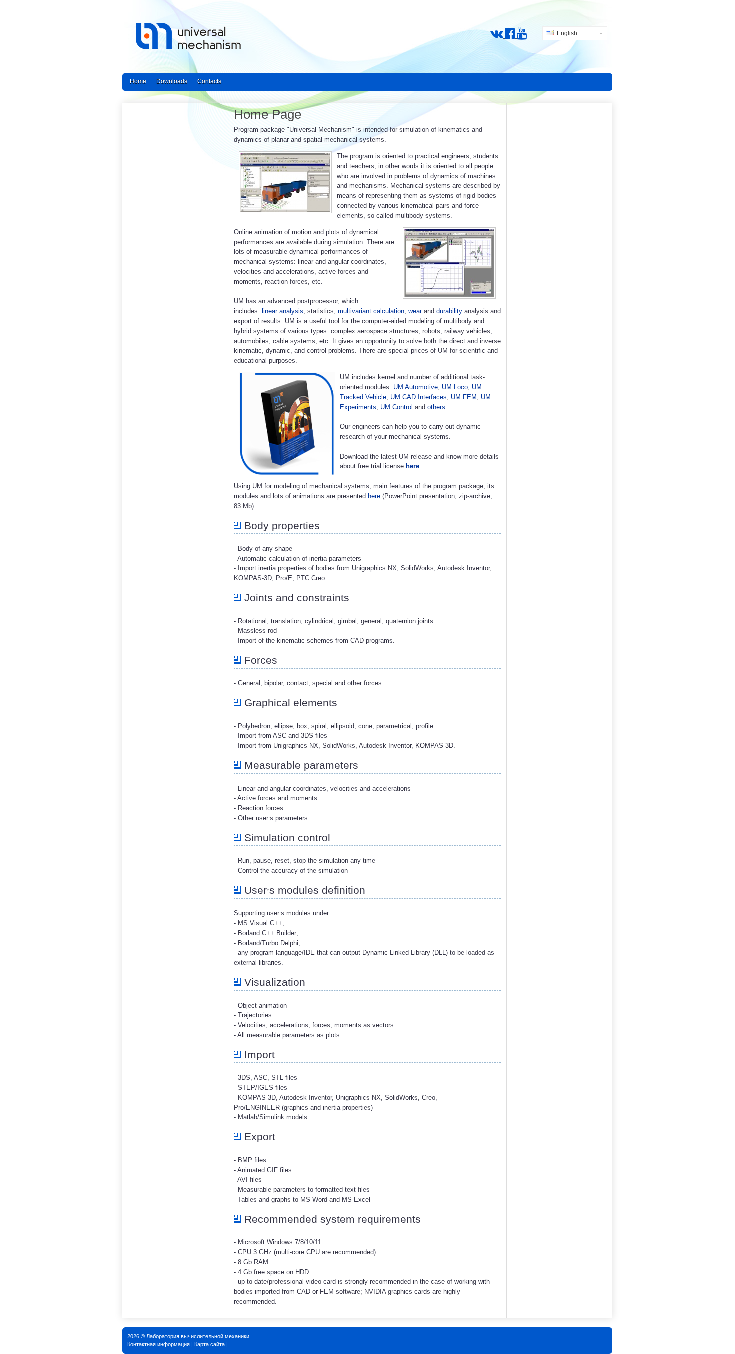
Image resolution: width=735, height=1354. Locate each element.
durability (449, 311)
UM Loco (455, 387)
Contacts (210, 81)
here (413, 466)
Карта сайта (209, 1345)
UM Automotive (416, 387)
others (437, 407)
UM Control (396, 407)
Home (138, 81)
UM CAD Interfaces (418, 397)
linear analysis (283, 311)
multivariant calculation (371, 311)
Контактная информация (159, 1345)
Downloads (172, 81)
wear (415, 311)
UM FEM (464, 397)
